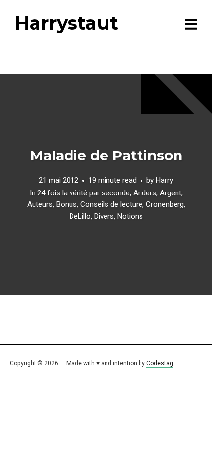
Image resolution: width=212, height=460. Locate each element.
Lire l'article (106, 184)
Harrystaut (66, 23)
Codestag (159, 363)
